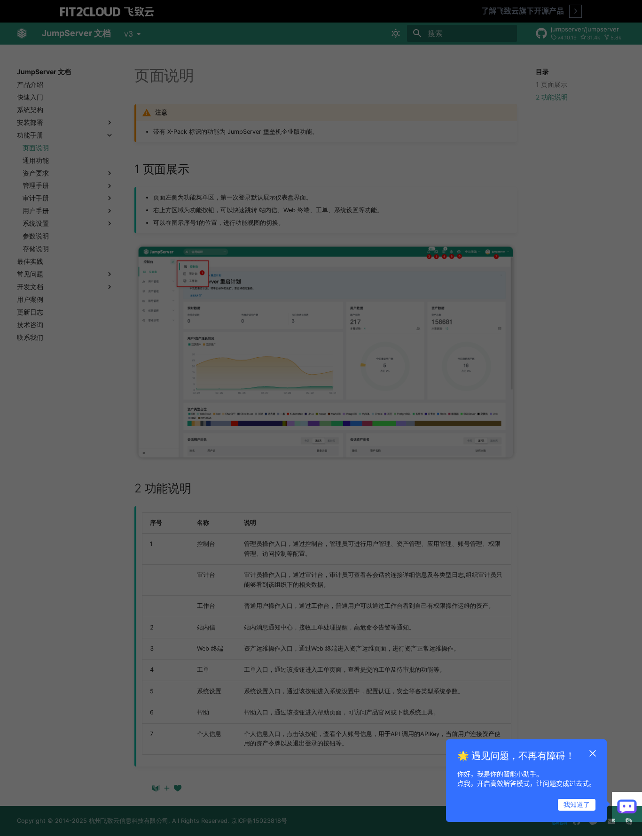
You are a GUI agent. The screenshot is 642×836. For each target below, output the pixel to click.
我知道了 (577, 804)
